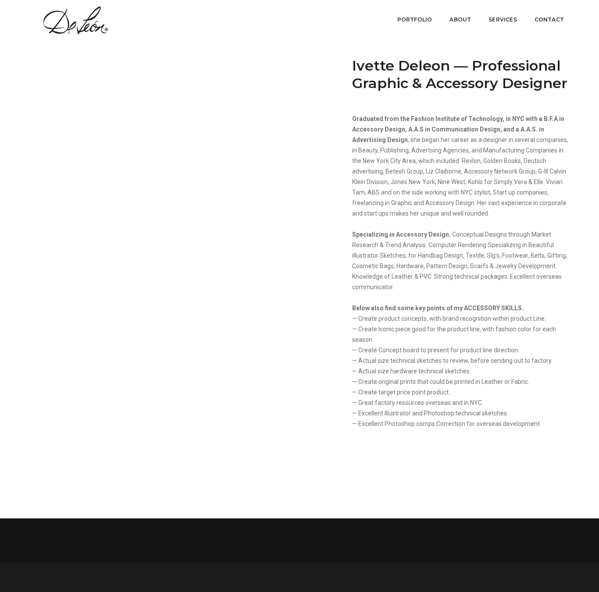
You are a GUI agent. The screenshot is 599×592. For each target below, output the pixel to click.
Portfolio (414, 19)
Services (502, 19)
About (460, 19)
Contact (549, 19)
